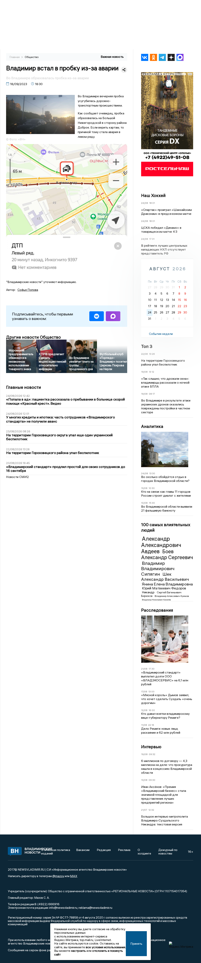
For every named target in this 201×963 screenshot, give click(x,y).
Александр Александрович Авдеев (161, 545)
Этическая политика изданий (55, 851)
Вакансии (83, 850)
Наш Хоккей (153, 195)
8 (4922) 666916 (47, 904)
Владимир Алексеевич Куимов (172, 596)
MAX (73, 876)
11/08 (144, 724)
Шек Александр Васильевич (165, 576)
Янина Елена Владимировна (167, 584)
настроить (78, 951)
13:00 (151, 691)
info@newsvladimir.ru (63, 908)
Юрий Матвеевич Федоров (164, 588)
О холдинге (144, 851)
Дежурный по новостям (167, 851)
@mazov (58, 876)
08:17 (152, 393)
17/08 (144, 691)
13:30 (152, 473)
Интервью (151, 746)
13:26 (152, 353)
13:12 (151, 371)
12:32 (151, 809)
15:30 (152, 502)
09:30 (152, 779)
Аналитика (152, 426)
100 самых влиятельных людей (165, 527)
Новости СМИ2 (17, 477)
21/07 (144, 809)
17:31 (151, 238)
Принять (136, 944)
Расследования (157, 610)
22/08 (144, 353)
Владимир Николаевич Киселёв (156, 599)
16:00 (152, 710)
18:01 (152, 202)
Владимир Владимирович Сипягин (158, 568)
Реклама (124, 850)
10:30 (152, 488)
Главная (15, 57)
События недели (161, 334)
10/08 (144, 502)
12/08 (144, 710)
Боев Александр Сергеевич (167, 554)
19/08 (144, 371)
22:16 (151, 724)
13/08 (144, 488)
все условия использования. (106, 947)
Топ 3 (146, 346)
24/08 (144, 202)
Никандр (148, 592)
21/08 (144, 668)
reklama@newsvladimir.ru (95, 908)
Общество (32, 57)
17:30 (151, 668)
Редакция (104, 850)
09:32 (152, 754)
